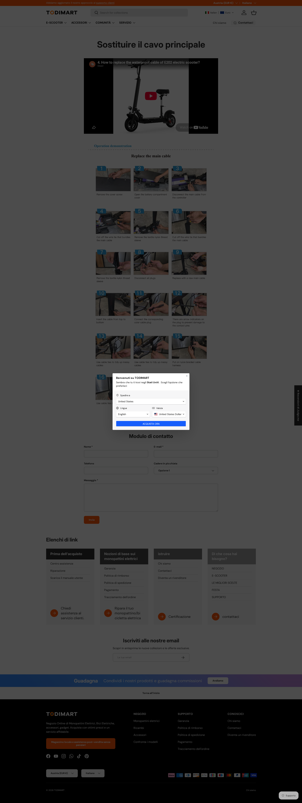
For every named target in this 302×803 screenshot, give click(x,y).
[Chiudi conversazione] (187, 376)
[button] (151, 401)
